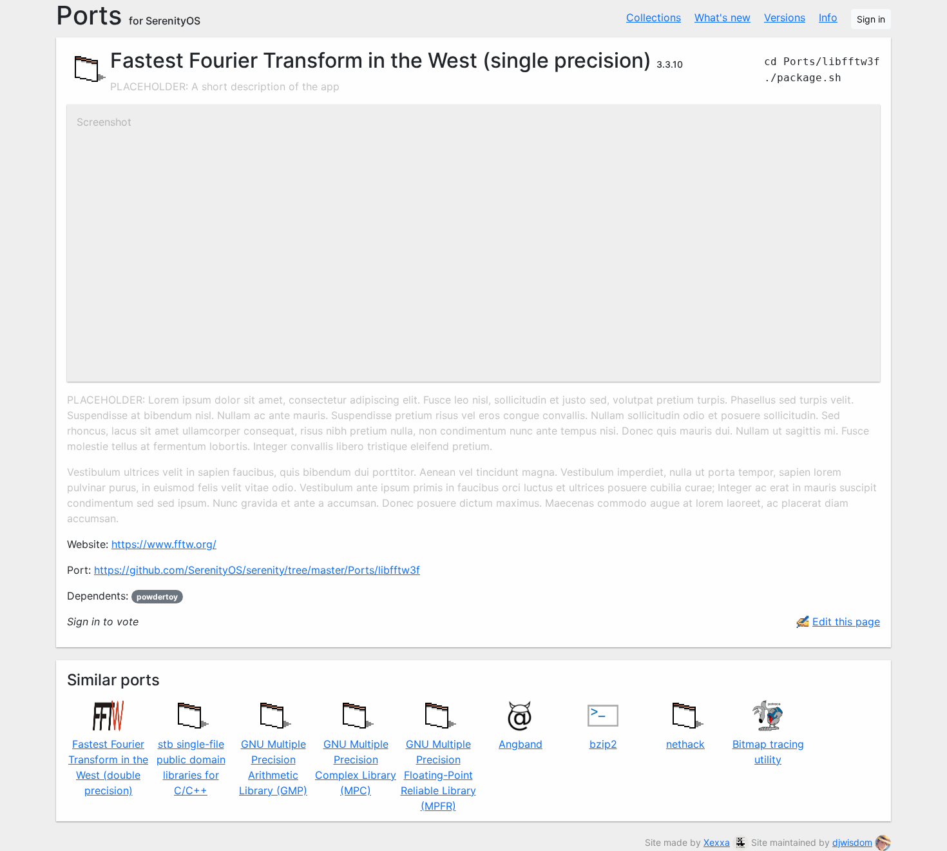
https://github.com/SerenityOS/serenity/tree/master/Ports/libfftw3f (257, 569)
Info (828, 17)
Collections (653, 17)
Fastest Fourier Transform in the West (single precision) (380, 60)
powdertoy (157, 597)
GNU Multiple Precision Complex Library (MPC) (355, 767)
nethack (685, 744)
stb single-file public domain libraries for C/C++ (191, 767)
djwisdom (852, 842)
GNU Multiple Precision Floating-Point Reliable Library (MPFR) (438, 775)
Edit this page (846, 621)
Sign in (871, 19)
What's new (722, 17)
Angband (520, 744)
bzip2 (603, 744)
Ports (128, 15)
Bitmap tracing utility (768, 752)
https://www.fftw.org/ (163, 544)
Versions (784, 17)
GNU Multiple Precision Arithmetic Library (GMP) (273, 767)
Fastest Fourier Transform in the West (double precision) (108, 767)
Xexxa (716, 842)
